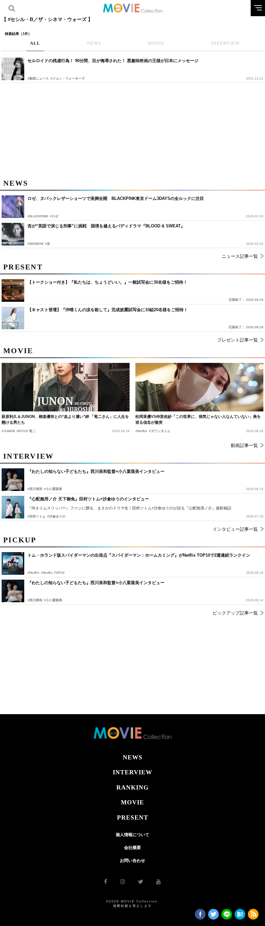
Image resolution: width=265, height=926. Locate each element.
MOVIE (132, 802)
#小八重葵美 (53, 600)
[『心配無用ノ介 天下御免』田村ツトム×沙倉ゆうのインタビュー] (13, 507)
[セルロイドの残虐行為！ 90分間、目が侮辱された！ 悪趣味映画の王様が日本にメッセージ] (13, 69)
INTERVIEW (132, 772)
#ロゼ (54, 216)
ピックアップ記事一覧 (235, 613)
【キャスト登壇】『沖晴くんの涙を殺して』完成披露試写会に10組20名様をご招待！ (107, 309)
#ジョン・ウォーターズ (67, 78)
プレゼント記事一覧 (237, 340)
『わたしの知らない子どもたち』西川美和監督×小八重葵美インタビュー (95, 582)
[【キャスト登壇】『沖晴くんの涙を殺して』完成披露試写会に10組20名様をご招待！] (13, 318)
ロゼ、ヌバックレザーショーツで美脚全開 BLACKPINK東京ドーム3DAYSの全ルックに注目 (115, 198)
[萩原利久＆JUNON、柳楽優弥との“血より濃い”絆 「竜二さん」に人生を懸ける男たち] (66, 387)
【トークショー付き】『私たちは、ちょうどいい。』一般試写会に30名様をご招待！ (107, 282)
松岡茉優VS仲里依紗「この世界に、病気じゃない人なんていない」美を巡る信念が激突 (198, 419)
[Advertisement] (132, 129)
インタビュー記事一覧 (235, 529)
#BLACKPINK (37, 216)
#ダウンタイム (159, 431)
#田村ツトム (36, 516)
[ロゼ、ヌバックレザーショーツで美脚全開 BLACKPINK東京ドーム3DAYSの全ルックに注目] (13, 206)
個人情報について (132, 834)
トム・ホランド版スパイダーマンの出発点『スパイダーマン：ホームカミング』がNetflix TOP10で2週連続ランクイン (138, 555)
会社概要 (132, 847)
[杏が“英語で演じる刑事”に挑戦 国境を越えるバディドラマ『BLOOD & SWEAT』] (13, 234)
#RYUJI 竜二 (26, 431)
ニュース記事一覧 (240, 256)
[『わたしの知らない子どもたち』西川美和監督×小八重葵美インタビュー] (13, 591)
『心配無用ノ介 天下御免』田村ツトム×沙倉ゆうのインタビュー (88, 498)
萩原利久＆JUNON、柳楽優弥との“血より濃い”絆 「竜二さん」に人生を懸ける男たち (65, 419)
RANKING (132, 787)
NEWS (133, 757)
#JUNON (8, 431)
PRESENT (132, 817)
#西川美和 (34, 600)
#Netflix (33, 572)
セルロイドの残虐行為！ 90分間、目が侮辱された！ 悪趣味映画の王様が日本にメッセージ (112, 60)
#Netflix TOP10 (53, 572)
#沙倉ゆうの (56, 516)
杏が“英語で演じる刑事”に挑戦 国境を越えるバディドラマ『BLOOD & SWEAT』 (106, 225)
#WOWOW (35, 243)
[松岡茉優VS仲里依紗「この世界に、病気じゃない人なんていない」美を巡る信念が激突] (199, 387)
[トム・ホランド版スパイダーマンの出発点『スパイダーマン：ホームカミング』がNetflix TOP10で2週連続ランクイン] (13, 563)
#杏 (47, 243)
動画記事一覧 (244, 445)
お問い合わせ (132, 860)
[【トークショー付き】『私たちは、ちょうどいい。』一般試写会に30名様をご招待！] (13, 290)
